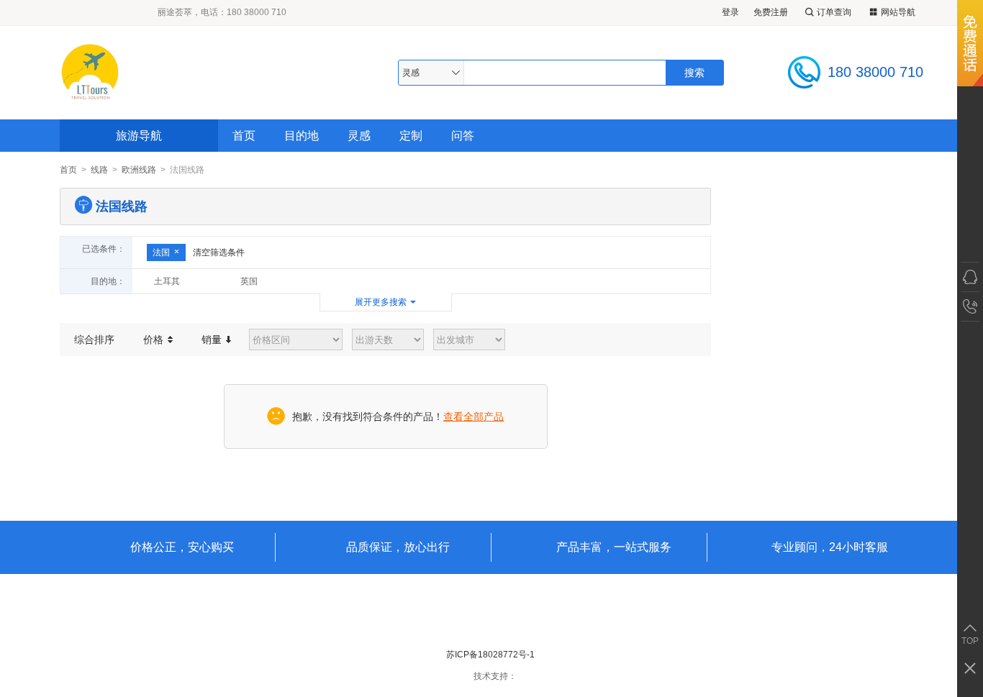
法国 (161, 252)
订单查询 (834, 12)
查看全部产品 (473, 416)
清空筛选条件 (219, 252)
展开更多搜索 (381, 302)
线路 (99, 170)
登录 (730, 12)
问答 (462, 135)
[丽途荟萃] (167, 72)
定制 (410, 135)
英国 (249, 281)
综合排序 (94, 339)
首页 (243, 135)
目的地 (301, 135)
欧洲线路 (139, 170)
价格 (154, 339)
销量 (213, 339)
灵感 (359, 135)
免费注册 (770, 12)
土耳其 (167, 281)
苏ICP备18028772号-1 (490, 655)
